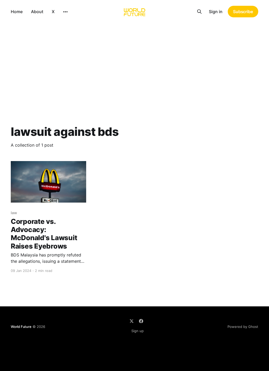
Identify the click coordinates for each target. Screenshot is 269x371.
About (37, 11)
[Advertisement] (134, 62)
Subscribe (243, 11)
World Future (21, 326)
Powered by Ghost (242, 326)
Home (17, 11)
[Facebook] (141, 321)
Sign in (216, 11)
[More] (65, 12)
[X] (132, 321)
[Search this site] (199, 11)
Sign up (137, 331)
